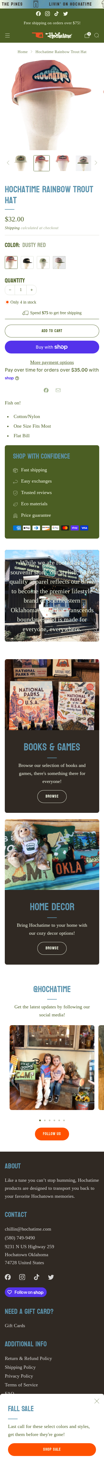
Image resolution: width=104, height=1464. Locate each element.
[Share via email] (58, 390)
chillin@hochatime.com (28, 1229)
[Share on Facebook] (46, 390)
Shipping (12, 227)
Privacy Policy (19, 1376)
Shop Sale (52, 1449)
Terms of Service (21, 1384)
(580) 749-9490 (20, 1237)
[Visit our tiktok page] (56, 13)
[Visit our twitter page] (65, 13)
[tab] (40, 1120)
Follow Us (52, 1133)
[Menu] (7, 35)
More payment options (52, 362)
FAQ (9, 1393)
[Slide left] (9, 163)
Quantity (15, 280)
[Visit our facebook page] (38, 13)
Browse (52, 796)
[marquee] (52, 4)
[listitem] (52, 23)
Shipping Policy (20, 1367)
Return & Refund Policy (28, 1358)
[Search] (96, 35)
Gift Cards (15, 1325)
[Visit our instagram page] (47, 13)
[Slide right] (94, 163)
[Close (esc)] (97, 1401)
